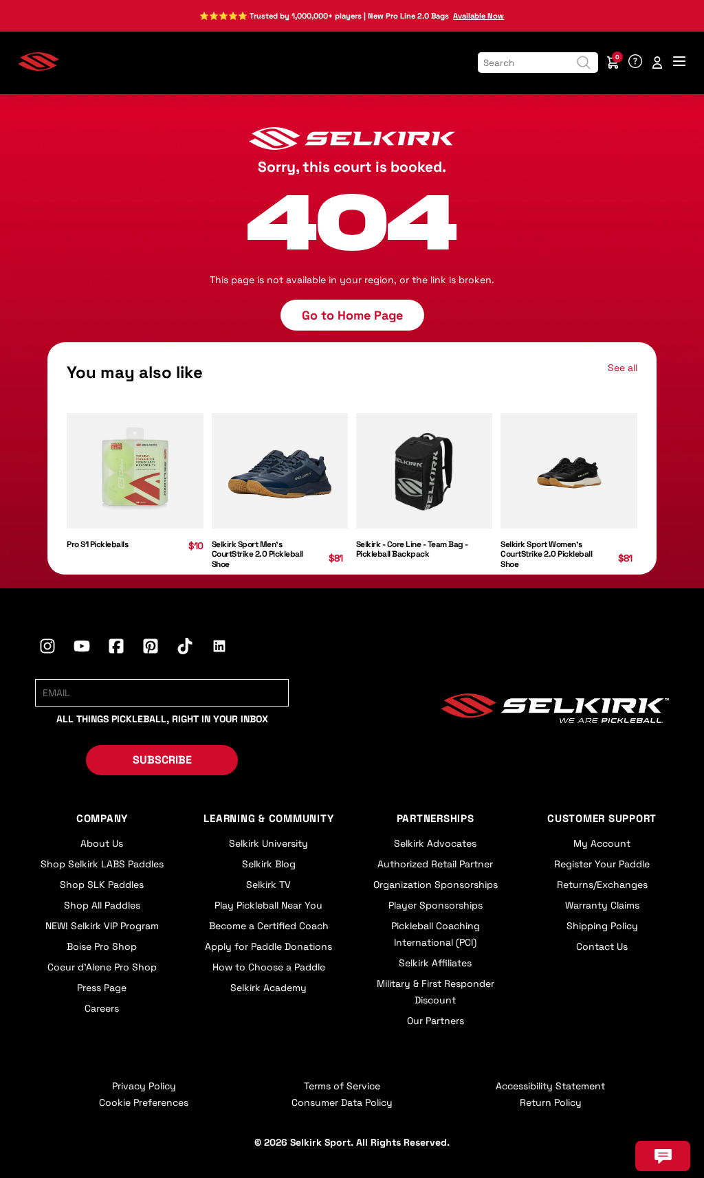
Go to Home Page (352, 315)
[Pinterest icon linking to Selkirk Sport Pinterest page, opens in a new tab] (150, 648)
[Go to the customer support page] (635, 62)
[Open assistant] (662, 1156)
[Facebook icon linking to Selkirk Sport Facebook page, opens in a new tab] (116, 648)
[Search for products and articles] (583, 62)
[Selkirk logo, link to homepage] (38, 67)
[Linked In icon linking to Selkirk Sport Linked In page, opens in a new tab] (219, 648)
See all (622, 368)
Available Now (478, 16)
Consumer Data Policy (342, 1102)
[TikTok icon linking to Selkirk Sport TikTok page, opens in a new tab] (185, 648)
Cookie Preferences (143, 1102)
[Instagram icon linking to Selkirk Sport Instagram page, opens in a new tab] (47, 648)
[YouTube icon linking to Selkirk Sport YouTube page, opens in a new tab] (81, 648)
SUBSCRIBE (162, 760)
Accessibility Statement (550, 1086)
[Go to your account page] (657, 62)
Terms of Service (342, 1086)
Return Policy (551, 1102)
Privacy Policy (144, 1086)
